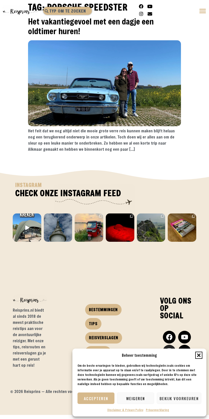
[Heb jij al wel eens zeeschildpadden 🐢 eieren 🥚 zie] (120, 227)
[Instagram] (141, 13)
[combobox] (67, 11)
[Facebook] (141, 6)
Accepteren (96, 398)
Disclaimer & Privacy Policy (125, 410)
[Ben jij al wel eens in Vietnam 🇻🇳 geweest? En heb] (151, 227)
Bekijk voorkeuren (179, 398)
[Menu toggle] (203, 11)
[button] (198, 355)
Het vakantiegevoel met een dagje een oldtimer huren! (91, 26)
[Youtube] (150, 6)
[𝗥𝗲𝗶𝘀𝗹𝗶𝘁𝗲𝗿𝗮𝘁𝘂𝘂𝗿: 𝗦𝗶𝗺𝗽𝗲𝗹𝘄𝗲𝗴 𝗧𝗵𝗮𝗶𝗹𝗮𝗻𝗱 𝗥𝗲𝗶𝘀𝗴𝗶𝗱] (182, 227)
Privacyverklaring (157, 410)
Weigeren (135, 398)
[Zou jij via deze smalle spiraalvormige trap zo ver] (58, 227)
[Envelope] (150, 13)
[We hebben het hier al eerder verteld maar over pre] (89, 227)
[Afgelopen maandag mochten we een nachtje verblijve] (27, 227)
